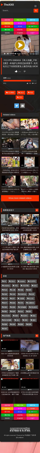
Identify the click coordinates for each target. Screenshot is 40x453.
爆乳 (29, 311)
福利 (16, 316)
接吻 (13, 307)
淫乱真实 (34, 307)
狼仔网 (20, 23)
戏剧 (5, 307)
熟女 (21, 311)
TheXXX (8, 4)
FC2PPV (32, 281)
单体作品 (23, 294)
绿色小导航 (20, 20)
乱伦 (35, 285)
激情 (13, 311)
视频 (5, 324)
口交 (5, 298)
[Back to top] (33, 447)
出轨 (13, 294)
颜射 (21, 324)
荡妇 (34, 320)
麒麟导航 (32, 20)
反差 (32, 294)
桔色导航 (20, 29)
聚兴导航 (7, 26)
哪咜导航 (7, 29)
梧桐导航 (7, 23)
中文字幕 (26, 285)
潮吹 (5, 311)
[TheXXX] (20, 430)
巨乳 (21, 303)
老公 (18, 320)
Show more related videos (20, 198)
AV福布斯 (20, 33)
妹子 (5, 303)
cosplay (22, 281)
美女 (34, 316)
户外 (20, 97)
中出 (16, 285)
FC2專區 (11, 92)
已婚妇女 (31, 303)
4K (5, 281)
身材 (13, 324)
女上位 (31, 298)
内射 (5, 294)
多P (13, 298)
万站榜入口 (32, 29)
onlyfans (7, 285)
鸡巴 (5, 328)
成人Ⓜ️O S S (33, 26)
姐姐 (13, 303)
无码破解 (23, 307)
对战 (31, 92)
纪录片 (25, 316)
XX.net (20, 26)
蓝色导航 (7, 20)
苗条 (26, 320)
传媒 (21, 290)
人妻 (13, 290)
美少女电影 (7, 320)
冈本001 (7, 33)
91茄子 (32, 33)
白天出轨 (7, 316)
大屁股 (22, 298)
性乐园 (33, 23)
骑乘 (29, 324)
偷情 (29, 290)
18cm (22, 92)
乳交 (5, 290)
